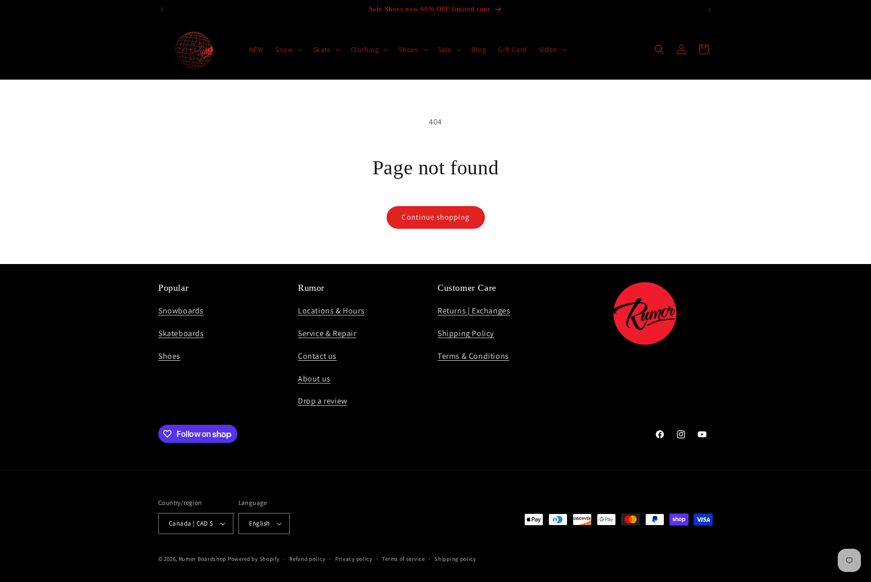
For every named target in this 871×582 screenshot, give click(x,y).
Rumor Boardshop (203, 558)
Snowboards (181, 310)
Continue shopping (436, 217)
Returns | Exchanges (474, 310)
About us (314, 378)
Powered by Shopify (254, 558)
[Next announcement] (709, 9)
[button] (287, 49)
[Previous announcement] (162, 9)
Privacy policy (353, 558)
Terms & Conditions (473, 356)
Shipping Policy (466, 333)
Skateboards (181, 333)
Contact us (317, 356)
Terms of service (403, 558)
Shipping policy (455, 558)
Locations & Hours (331, 310)
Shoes (169, 356)
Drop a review (322, 401)
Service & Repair (327, 333)
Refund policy (307, 558)
